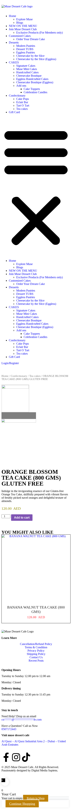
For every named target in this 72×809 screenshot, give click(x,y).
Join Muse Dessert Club (23, 29)
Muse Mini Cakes (26, 69)
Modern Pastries (25, 45)
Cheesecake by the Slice (30, 55)
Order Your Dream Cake (30, 39)
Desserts (14, 42)
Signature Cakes (25, 65)
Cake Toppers (32, 88)
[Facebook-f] (6, 757)
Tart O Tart (22, 105)
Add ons (21, 85)
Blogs (19, 22)
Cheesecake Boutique (29, 75)
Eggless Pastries (25, 52)
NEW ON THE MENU (23, 25)
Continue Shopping (22, 803)
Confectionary (17, 95)
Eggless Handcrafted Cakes (32, 79)
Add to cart (22, 517)
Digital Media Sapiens (44, 770)
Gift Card (14, 112)
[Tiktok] (26, 757)
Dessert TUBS (24, 49)
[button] (36, 186)
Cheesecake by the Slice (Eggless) (36, 59)
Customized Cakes (20, 35)
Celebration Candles (35, 92)
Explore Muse (24, 19)
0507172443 (8, 729)
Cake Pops (22, 98)
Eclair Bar (22, 102)
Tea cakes (22, 108)
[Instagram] (16, 757)
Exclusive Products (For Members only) (39, 32)
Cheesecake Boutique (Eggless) (34, 82)
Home (12, 16)
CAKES (14, 62)
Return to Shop (35, 798)
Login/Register (10, 363)
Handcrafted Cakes (27, 72)
